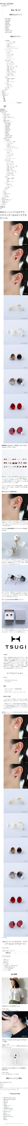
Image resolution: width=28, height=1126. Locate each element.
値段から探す (7, 120)
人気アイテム (7, 115)
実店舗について (5, 94)
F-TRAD (5, 195)
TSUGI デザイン (7, 193)
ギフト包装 (6, 196)
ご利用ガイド (5, 95)
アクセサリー (13, 1088)
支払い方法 (6, 961)
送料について (7, 959)
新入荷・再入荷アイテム (9, 117)
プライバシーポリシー (9, 1110)
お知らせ (4, 204)
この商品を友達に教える (9, 967)
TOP (1, 1088)
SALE (5, 118)
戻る (1, 208)
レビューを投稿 (7, 970)
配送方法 (6, 962)
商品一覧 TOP (7, 114)
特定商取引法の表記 (8, 1108)
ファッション (6, 1088)
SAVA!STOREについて (7, 199)
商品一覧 (6, 1101)
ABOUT (3, 92)
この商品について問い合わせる (11, 965)
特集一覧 (4, 90)
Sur (4, 190)
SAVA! (5, 192)
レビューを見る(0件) (8, 968)
